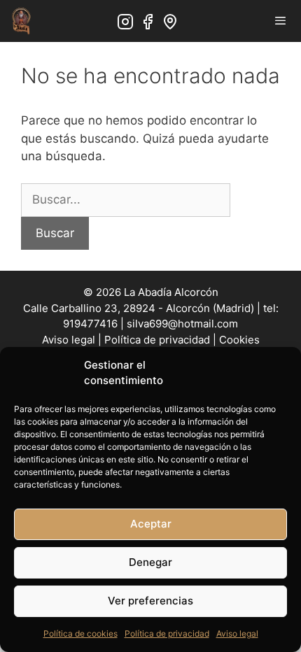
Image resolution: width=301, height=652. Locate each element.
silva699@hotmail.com (182, 323)
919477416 (90, 323)
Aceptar (151, 523)
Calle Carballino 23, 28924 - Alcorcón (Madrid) (138, 308)
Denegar (150, 562)
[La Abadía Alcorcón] (21, 21)
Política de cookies (80, 633)
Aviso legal (237, 633)
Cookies (239, 339)
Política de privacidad (167, 633)
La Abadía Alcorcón (171, 292)
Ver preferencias (150, 600)
